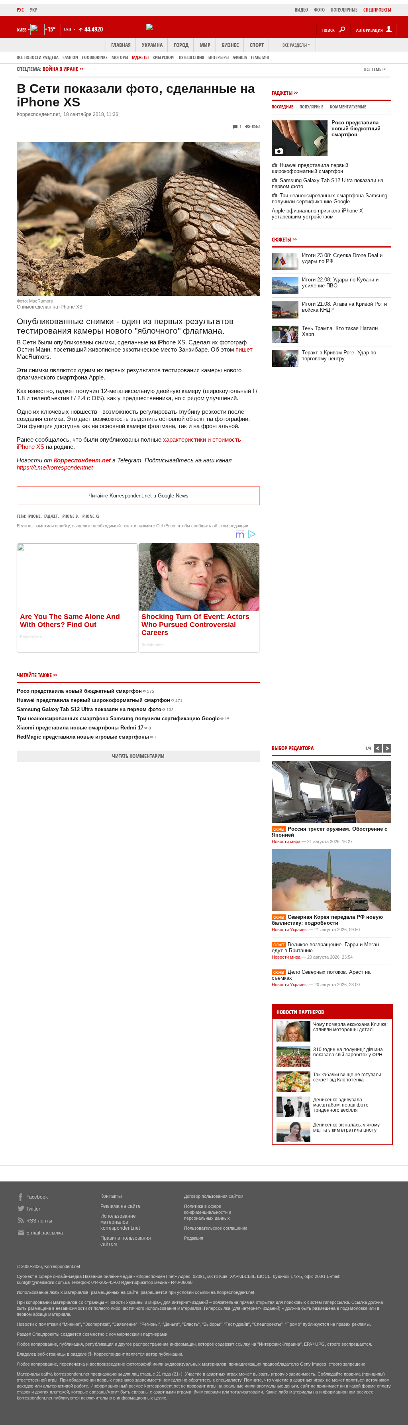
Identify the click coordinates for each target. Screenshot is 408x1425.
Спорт (257, 45)
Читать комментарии (138, 756)
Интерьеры (218, 57)
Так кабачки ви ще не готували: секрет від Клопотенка (347, 1077)
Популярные (312, 107)
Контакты (111, 1196)
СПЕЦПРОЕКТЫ (377, 9)
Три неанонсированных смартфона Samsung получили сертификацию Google (123, 718)
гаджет (51, 516)
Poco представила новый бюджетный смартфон (85, 691)
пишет (243, 349)
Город (181, 45)
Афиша (240, 57)
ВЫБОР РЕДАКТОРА (293, 748)
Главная (121, 45)
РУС (20, 9)
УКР (33, 9)
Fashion (70, 57)
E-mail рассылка (44, 1233)
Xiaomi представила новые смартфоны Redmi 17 (84, 728)
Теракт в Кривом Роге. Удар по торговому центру (339, 356)
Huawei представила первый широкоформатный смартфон (99, 700)
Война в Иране (60, 69)
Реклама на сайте (120, 1206)
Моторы (120, 57)
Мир (205, 45)
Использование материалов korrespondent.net (120, 1222)
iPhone (34, 516)
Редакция (193, 1238)
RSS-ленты (39, 1221)
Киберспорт (164, 57)
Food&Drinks (95, 57)
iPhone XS (90, 516)
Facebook (37, 1197)
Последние (282, 107)
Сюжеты (281, 239)
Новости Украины (290, 929)
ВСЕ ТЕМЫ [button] (373, 69)
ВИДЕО (301, 9)
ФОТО (319, 9)
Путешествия (191, 57)
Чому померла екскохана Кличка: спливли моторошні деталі (350, 1027)
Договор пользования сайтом (213, 1196)
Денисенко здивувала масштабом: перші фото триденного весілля (341, 1105)
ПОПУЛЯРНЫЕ (344, 9)
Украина (152, 45)
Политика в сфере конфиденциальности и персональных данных (207, 1212)
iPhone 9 (69, 516)
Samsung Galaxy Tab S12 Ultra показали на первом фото (95, 709)
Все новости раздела (38, 57)
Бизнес (230, 45)
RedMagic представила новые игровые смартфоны (87, 737)
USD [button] (68, 29)
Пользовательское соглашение (215, 1228)
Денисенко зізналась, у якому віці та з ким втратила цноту (346, 1127)
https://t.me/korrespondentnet (55, 467)
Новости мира (286, 841)
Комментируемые (348, 107)
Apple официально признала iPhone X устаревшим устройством (317, 214)
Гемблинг (260, 57)
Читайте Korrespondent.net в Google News (138, 496)
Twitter (33, 1209)
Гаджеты (140, 57)
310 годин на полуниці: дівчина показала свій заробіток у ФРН (348, 1052)
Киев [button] (22, 30)
